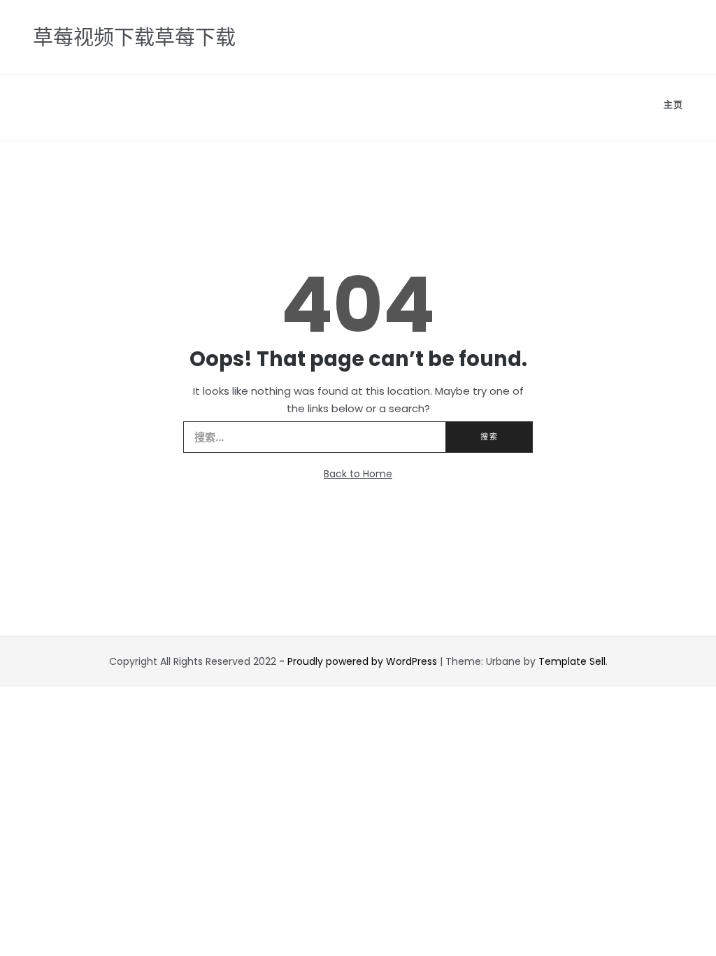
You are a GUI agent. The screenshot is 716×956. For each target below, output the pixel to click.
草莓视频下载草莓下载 (134, 38)
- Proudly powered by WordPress (359, 661)
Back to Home (358, 474)
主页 (673, 104)
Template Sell (572, 661)
